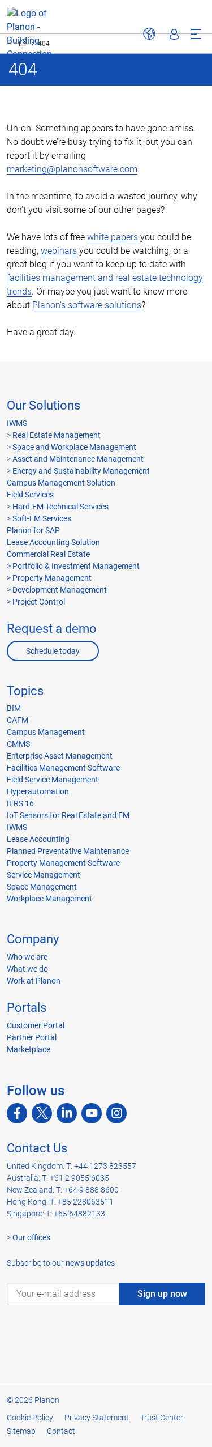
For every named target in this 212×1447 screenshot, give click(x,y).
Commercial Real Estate (48, 554)
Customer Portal (35, 1025)
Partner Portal (32, 1037)
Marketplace (28, 1049)
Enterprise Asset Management (60, 755)
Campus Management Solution (61, 482)
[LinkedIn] (67, 1113)
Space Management (42, 886)
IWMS (17, 423)
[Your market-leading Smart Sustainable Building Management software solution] (29, 34)
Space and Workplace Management (74, 447)
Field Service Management (52, 779)
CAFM (17, 720)
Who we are (27, 956)
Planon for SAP (33, 530)
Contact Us (37, 1148)
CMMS (18, 743)
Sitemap (21, 1431)
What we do (27, 968)
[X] (42, 1113)
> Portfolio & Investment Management (73, 566)
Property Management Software (63, 862)
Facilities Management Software (63, 767)
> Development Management (57, 589)
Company (33, 939)
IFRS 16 (20, 803)
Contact (61, 1431)
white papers (112, 237)
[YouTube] (91, 1113)
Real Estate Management (56, 435)
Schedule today (53, 651)
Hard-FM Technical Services (60, 506)
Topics (25, 691)
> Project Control (36, 601)
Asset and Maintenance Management (78, 458)
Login (174, 33)
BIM (14, 708)
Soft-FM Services (41, 518)
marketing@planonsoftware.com (72, 169)
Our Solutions (43, 405)
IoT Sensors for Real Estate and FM (68, 815)
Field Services (30, 494)
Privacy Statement (96, 1417)
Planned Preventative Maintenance (68, 851)
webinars (59, 250)
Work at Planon (33, 980)
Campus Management (46, 732)
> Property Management (49, 577)
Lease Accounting (38, 839)
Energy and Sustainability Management (81, 470)
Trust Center (161, 1417)
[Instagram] (116, 1113)
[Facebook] (17, 1113)
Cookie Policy (30, 1417)
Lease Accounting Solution (53, 542)
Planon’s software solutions (86, 305)
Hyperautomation (38, 791)
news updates (90, 1262)
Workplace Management (49, 898)
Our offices (31, 1237)
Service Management (43, 874)
